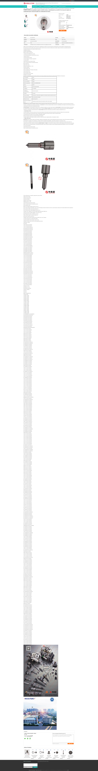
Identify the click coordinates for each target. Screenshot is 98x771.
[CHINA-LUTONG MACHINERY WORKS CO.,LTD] (29, 3)
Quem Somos (35, 6)
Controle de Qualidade (47, 6)
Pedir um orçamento (62, 6)
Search (74, 3)
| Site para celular (45, 761)
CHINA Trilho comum (38, 770)
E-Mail (39, 761)
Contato (63, 30)
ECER (68, 770)
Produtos (29, 6)
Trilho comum (31, 8)
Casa (25, 6)
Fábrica (40, 6)
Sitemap (41, 761)
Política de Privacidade (32, 770)
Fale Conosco (55, 6)
